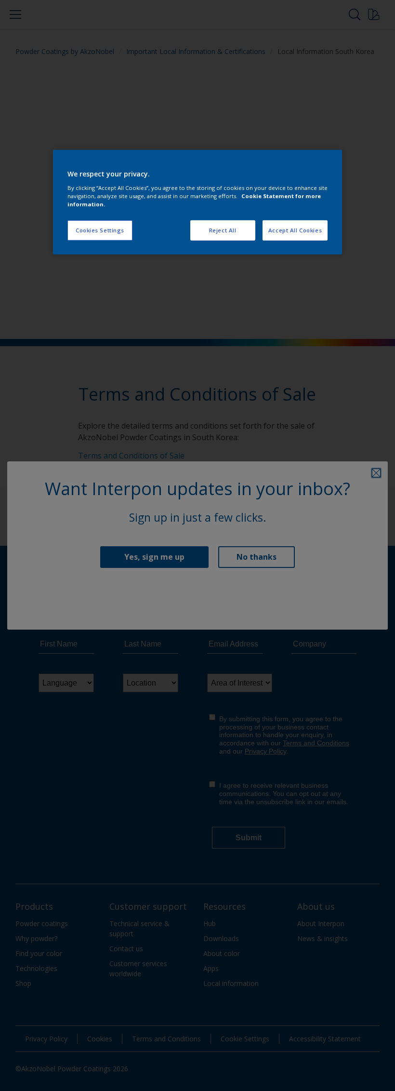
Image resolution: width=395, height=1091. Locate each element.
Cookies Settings (100, 230)
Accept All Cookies (295, 230)
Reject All (223, 230)
